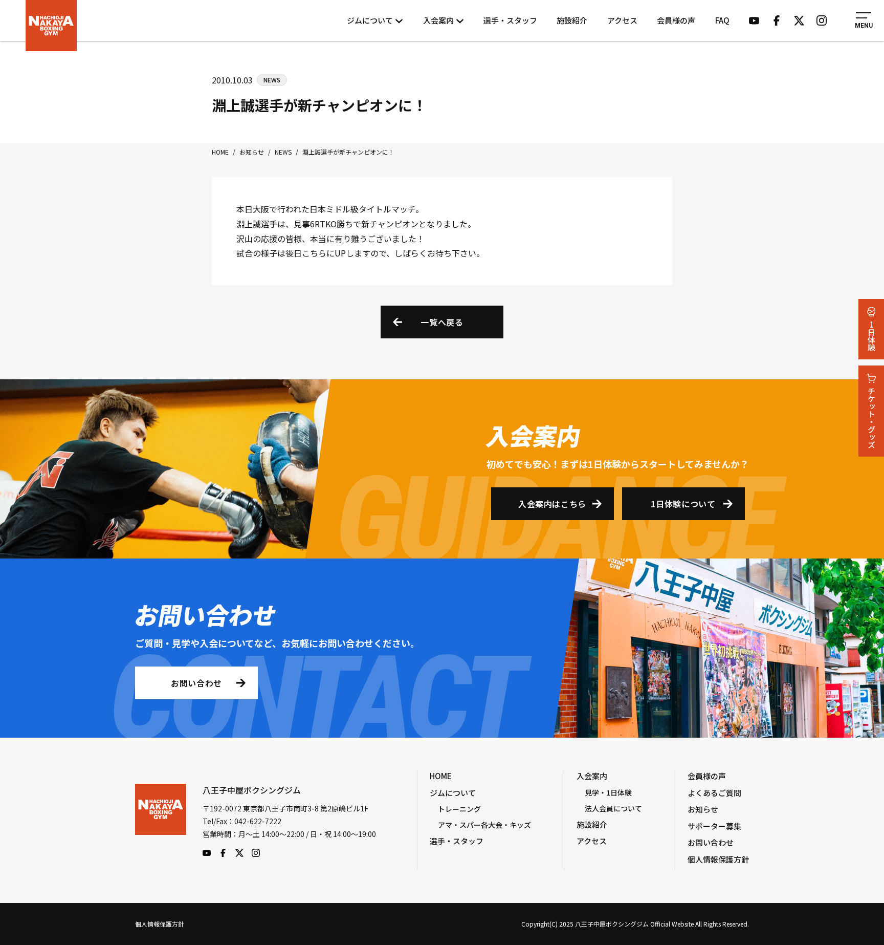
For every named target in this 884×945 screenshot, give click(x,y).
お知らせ (703, 809)
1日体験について (683, 504)
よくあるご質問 (714, 792)
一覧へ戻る (442, 322)
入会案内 (438, 20)
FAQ (722, 20)
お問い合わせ (196, 683)
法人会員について (613, 808)
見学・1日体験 (608, 792)
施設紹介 (572, 20)
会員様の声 (676, 20)
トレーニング (459, 809)
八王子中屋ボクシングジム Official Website (51, 25)
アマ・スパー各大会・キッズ (484, 825)
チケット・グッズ (871, 417)
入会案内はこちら (552, 504)
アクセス (622, 20)
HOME (441, 775)
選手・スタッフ (510, 20)
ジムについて (370, 20)
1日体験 (871, 335)
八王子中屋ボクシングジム (160, 820)
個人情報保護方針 (718, 859)
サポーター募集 (714, 826)
